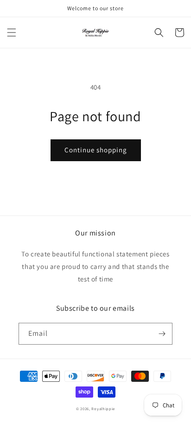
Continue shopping (95, 149)
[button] (11, 32)
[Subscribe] (162, 334)
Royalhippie (103, 408)
